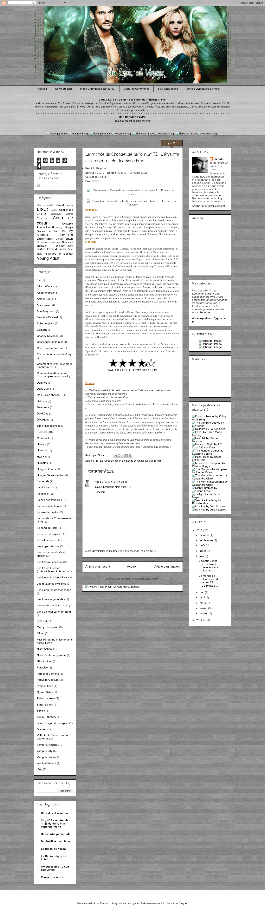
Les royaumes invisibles (51, 583)
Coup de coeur (112, 460)
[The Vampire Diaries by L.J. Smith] (210, 425)
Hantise (41, 444)
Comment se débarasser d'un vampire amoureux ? (52, 375)
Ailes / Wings (45, 286)
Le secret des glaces (49, 534)
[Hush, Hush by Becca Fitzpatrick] (210, 459)
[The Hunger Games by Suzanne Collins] (210, 453)
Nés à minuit (44, 661)
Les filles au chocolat (49, 561)
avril (202, 597)
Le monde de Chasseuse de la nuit (141, 460)
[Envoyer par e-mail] (115, 456)
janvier (204, 613)
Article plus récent (97, 566)
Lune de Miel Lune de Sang (54, 611)
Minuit (40, 633)
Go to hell (43, 438)
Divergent (43, 419)
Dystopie (67, 223)
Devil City (42, 413)
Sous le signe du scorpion (52, 723)
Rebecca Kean (46, 698)
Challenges (66, 209)
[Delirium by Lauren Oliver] (209, 428)
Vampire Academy (48, 744)
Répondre (100, 492)
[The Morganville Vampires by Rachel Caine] (210, 472)
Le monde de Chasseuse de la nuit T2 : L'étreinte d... (209, 580)
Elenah (218, 158)
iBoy (39, 769)
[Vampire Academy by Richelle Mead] (210, 503)
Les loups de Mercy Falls (52, 577)
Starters (42, 729)
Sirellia (41, 710)
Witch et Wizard (46, 763)
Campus (42, 329)
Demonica (43, 407)
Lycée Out (43, 620)
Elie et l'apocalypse (48, 425)
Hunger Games (46, 469)
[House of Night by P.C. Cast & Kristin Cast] (210, 447)
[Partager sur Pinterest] (130, 456)
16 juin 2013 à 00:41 (116, 481)
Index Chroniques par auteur (97, 88)
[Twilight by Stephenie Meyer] (210, 497)
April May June (46, 311)
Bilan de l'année (45, 205)
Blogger (183, 903)
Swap (70, 249)
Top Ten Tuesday (62, 253)
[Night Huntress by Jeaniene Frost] (210, 490)
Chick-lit (41, 213)
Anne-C (99, 481)
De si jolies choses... (49, 394)
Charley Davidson (48, 335)
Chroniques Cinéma (62, 214)
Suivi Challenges (168, 88)
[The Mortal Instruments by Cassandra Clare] (210, 478)
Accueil (42, 88)
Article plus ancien (167, 566)
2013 (199, 530)
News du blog (63, 88)
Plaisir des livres (52, 877)
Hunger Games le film (50, 475)
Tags (39, 253)
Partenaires (55, 242)
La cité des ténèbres (49, 499)
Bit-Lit (99, 460)
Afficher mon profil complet (208, 205)
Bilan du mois (64, 205)
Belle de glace (45, 323)
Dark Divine (44, 388)
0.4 (39, 280)
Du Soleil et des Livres (56, 841)
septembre (207, 540)
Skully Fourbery (46, 716)
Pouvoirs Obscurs (48, 679)
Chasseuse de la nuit (50, 341)
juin (202, 556)
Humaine (42, 462)
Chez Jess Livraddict (55, 813)
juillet (203, 550)
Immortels (43, 481)
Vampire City (44, 750)
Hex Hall (42, 456)
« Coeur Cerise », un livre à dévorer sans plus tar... (208, 565)
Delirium (42, 401)
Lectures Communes (136, 88)
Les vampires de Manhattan (54, 589)
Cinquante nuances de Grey (54, 354)
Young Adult (48, 258)
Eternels (42, 431)
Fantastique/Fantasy (49, 227)
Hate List (42, 450)
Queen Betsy (45, 692)
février (204, 608)
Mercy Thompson (47, 627)
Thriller (47, 253)
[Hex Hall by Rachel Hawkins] (210, 441)
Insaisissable (45, 487)
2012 (199, 620)
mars (203, 602)
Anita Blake (44, 305)
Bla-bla (54, 210)
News (69, 239)
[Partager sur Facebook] (126, 456)
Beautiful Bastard (47, 317)
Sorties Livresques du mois (203, 88)
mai (202, 592)
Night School (44, 648)
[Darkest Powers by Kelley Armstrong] (210, 419)
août (203, 545)
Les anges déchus (48, 546)
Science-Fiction (64, 245)
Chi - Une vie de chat (50, 348)
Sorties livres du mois (51, 249)
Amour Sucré (45, 298)
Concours (42, 218)
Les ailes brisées (47, 540)
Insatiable (43, 493)
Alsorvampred (45, 292)
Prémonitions (45, 685)
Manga (59, 239)
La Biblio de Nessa (53, 848)
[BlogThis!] (119, 456)
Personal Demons (48, 673)
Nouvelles (42, 242)
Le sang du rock (47, 527)
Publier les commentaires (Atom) (140, 578)
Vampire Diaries (46, 757)
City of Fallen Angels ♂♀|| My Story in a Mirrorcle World (54, 823)
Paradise (42, 667)
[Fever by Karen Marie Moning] (210, 435)
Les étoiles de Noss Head (52, 605)
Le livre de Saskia (48, 512)
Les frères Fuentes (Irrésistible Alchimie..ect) (52, 569)
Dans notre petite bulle (56, 834)
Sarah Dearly (45, 704)
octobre (205, 535)
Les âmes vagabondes (51, 599)
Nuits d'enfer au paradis (51, 655)
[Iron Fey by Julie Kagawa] (209, 506)
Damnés (42, 382)
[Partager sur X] (123, 456)
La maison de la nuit (49, 506)
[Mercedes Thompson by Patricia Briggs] (210, 466)
